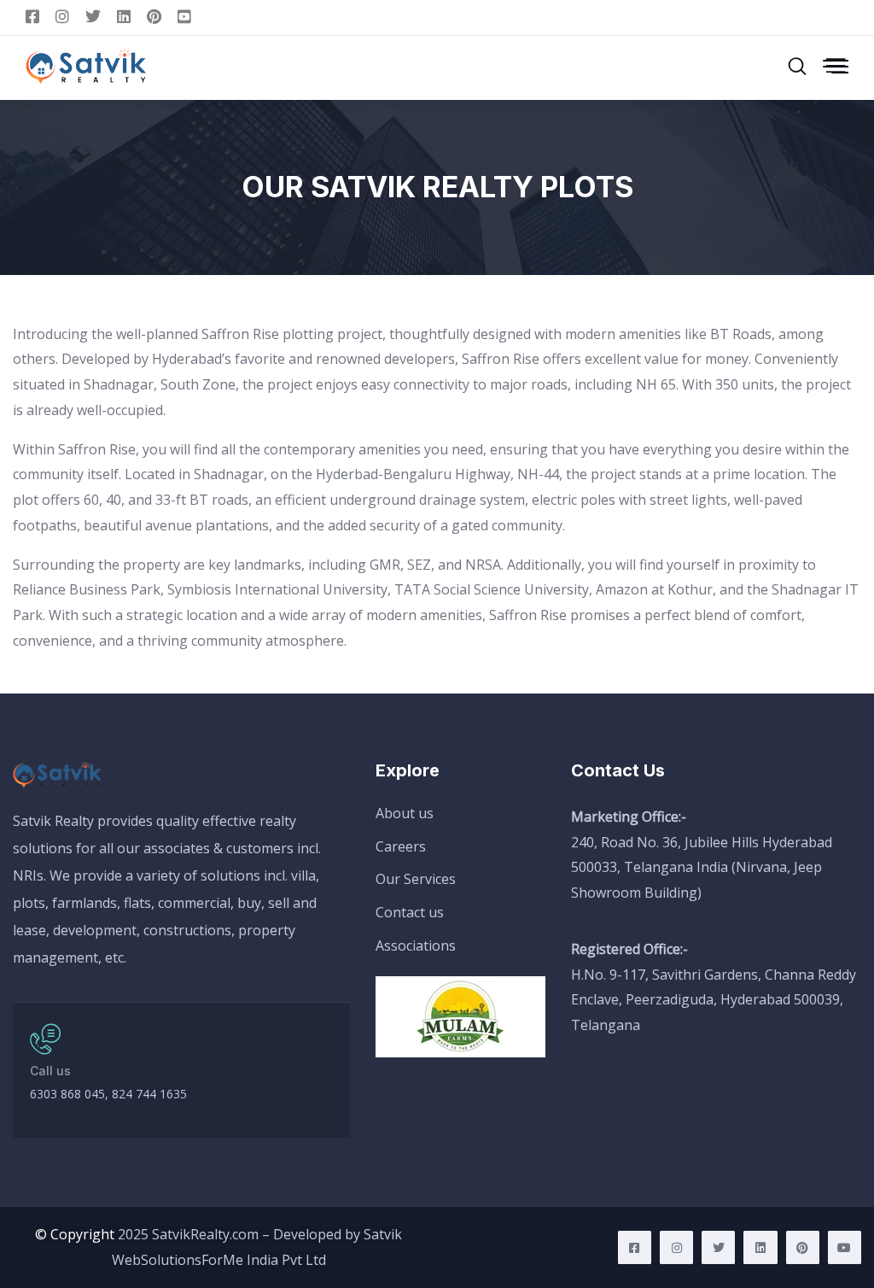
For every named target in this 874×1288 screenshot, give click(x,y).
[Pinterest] (802, 1247)
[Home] (60, 776)
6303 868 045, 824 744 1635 (108, 1094)
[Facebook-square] (634, 1247)
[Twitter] (718, 1247)
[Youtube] (844, 1247)
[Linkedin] (760, 1247)
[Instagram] (676, 1247)
